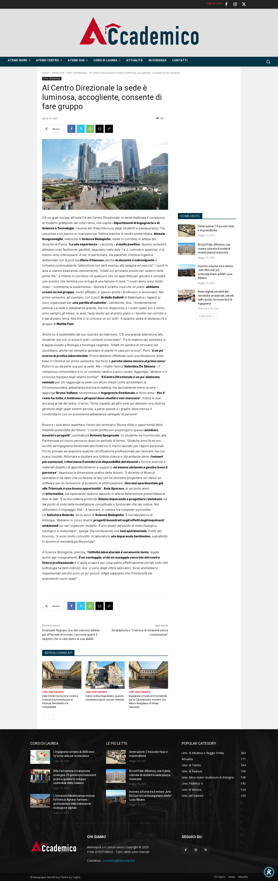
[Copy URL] (109, 129)
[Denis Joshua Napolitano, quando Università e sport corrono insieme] (105, 675)
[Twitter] (244, 4)
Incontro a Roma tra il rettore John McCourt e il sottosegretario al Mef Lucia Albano (150, 795)
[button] (268, 62)
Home (45, 72)
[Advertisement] (207, 142)
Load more (205, 316)
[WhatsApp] (90, 129)
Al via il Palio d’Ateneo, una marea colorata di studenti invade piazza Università (214, 248)
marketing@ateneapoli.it (119, 860)
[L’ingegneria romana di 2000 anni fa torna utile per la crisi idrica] (40, 757)
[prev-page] (44, 716)
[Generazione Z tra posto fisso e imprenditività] (186, 230)
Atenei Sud (58, 72)
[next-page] (51, 716)
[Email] (99, 129)
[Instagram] (235, 4)
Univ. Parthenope (77, 72)
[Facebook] (226, 4)
